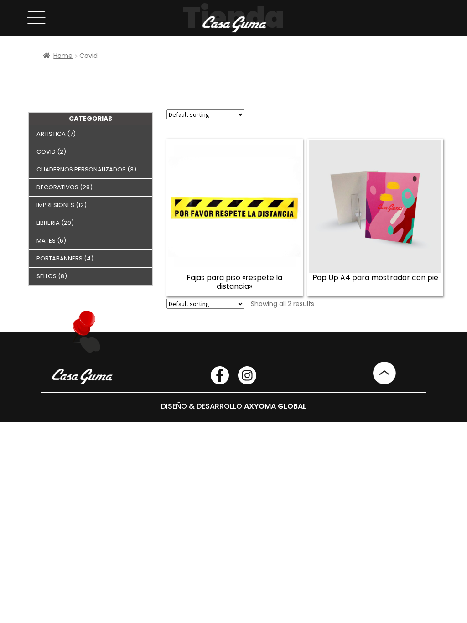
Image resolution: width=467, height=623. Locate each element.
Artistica (51, 134)
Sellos (46, 276)
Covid (46, 151)
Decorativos (57, 187)
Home (63, 55)
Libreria (48, 222)
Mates (46, 240)
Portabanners (59, 258)
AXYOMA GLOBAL (275, 406)
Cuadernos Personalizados (81, 169)
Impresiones (55, 205)
